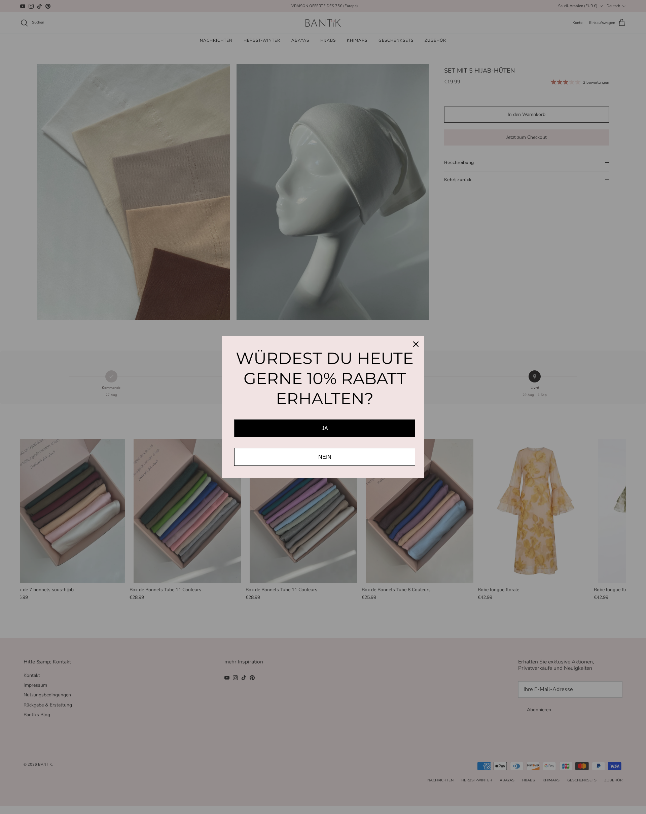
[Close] (416, 344)
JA (325, 428)
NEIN (324, 457)
